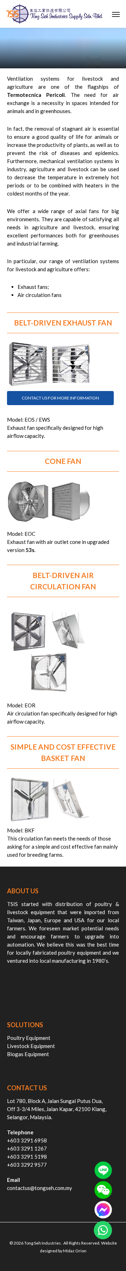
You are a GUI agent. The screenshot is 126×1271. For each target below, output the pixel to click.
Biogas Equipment (28, 1054)
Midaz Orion (74, 1250)
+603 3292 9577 (27, 1164)
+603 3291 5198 (27, 1156)
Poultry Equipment (28, 1038)
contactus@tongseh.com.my (39, 1188)
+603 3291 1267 (27, 1148)
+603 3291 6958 (27, 1140)
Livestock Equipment (31, 1046)
